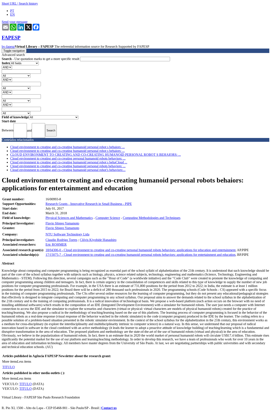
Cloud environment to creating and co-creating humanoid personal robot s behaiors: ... (67, 147)
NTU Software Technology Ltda (67, 234)
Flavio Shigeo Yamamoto (62, 223)
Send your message (15, 22)
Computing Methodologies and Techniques (151, 218)
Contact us (109, 408)
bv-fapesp (8, 46)
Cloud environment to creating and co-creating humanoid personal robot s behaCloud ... (68, 162)
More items (9, 361)
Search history (28, 3)
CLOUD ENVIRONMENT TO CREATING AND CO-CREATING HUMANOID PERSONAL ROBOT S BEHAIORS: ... (95, 154)
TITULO (8, 367)
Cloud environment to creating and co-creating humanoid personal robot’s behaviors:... (68, 170)
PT (12, 11)
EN (12, 14)
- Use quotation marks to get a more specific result (41, 59)
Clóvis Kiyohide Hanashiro (98, 240)
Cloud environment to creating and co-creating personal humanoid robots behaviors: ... (68, 158)
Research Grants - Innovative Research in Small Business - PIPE (89, 204)
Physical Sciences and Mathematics (69, 218)
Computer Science (107, 218)
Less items (24, 361)
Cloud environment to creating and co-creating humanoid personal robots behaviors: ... (68, 166)
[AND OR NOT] (7, 67)
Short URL (9, 3)
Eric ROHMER (56, 244)
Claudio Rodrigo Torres (61, 240)
